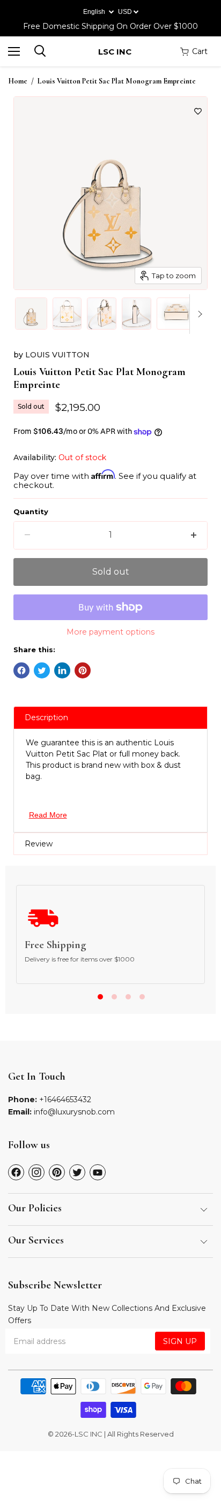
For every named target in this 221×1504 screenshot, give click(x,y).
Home (17, 81)
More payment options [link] (110, 632)
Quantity (30, 512)
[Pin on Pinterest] (83, 670)
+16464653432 (65, 1099)
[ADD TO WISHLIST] (198, 111)
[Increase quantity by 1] (193, 535)
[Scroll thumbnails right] (198, 314)
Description (46, 717)
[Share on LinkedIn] (62, 670)
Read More (48, 815)
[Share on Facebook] (21, 670)
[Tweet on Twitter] (42, 670)
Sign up (180, 1341)
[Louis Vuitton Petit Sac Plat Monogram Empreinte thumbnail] (31, 313)
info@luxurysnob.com (74, 1112)
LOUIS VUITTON (57, 355)
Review (39, 844)
